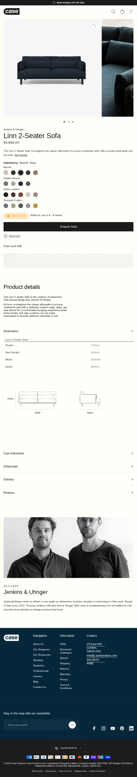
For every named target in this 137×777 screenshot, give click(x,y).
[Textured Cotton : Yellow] (35, 205)
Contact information (97, 771)
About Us (38, 644)
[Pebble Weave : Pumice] (28, 183)
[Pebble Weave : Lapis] (20, 183)
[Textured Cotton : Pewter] (28, 205)
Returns (64, 668)
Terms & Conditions (66, 686)
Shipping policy (80, 771)
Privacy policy (51, 771)
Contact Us (39, 687)
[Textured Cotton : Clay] (13, 205)
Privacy (64, 679)
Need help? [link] (15, 236)
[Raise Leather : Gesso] (28, 194)
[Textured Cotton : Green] (20, 205)
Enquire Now (68, 226)
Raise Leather (12, 189)
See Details (20, 155)
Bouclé (7, 167)
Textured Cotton (13, 200)
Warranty (65, 674)
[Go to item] (64, 122)
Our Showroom (41, 654)
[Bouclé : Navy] (20, 172)
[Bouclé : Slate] (28, 172)
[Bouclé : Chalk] (6, 172)
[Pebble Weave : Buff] (6, 183)
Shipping (65, 663)
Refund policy (37, 771)
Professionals (41, 670)
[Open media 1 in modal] (94, 25)
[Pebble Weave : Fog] (13, 183)
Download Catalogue (66, 651)
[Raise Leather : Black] (6, 194)
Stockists (38, 660)
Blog (35, 681)
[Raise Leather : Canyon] (20, 194)
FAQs (63, 644)
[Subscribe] (72, 725)
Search (64, 658)
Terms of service (65, 771)
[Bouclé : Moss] (13, 172)
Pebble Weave (12, 178)
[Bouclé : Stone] (35, 172)
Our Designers (41, 649)
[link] (96, 647)
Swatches (38, 665)
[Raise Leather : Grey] (35, 194)
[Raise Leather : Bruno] (13, 194)
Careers (37, 676)
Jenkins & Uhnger (14, 129)
